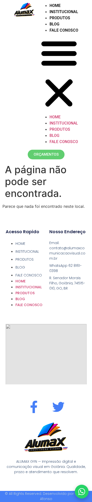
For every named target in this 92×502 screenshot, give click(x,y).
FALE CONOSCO (64, 30)
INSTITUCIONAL (64, 11)
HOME (55, 5)
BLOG (54, 24)
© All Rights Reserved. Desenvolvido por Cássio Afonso (46, 496)
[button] (59, 73)
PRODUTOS (60, 18)
